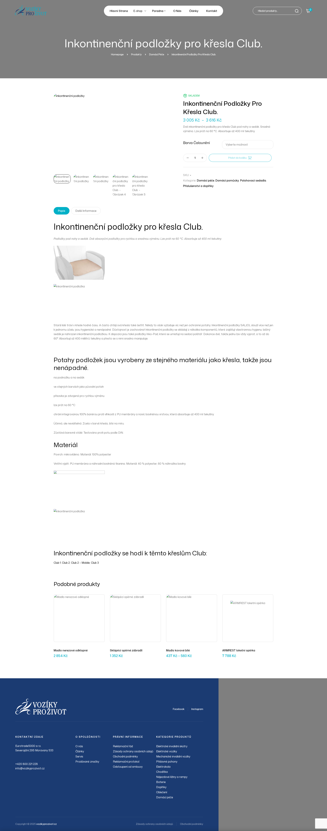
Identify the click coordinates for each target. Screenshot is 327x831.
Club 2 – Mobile (80, 563)
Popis (61, 211)
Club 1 (57, 563)
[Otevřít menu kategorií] (145, 10)
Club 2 (66, 563)
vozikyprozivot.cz (46, 824)
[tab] (61, 211)
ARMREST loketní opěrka (238, 650)
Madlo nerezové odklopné (71, 650)
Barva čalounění (196, 142)
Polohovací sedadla (253, 180)
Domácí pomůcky (227, 180)
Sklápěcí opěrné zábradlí (126, 650)
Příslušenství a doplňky (198, 186)
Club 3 (95, 563)
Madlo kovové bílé (178, 650)
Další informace (85, 211)
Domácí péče (205, 180)
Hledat (298, 11)
